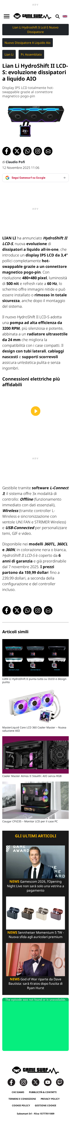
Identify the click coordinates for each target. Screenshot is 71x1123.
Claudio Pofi (15, 162)
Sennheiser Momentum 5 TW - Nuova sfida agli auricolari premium (35, 934)
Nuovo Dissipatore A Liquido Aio (28, 43)
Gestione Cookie (45, 1105)
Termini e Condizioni (22, 1098)
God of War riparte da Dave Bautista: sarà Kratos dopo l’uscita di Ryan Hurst (35, 983)
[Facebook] (13, 1082)
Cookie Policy (21, 1105)
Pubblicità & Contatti (43, 1092)
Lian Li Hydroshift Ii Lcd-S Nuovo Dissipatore (35, 29)
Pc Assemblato (31, 54)
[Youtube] (49, 1082)
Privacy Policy (50, 1098)
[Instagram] (25, 1082)
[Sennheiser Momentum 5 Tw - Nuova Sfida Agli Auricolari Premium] (35, 913)
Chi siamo (18, 1092)
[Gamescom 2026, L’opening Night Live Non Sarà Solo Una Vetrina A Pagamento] (35, 861)
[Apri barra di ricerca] (57, 16)
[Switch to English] (65, 16)
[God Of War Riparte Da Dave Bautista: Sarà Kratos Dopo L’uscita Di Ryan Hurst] (35, 959)
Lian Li (9, 54)
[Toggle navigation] (6, 16)
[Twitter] (37, 1082)
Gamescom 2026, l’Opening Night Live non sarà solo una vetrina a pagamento (35, 885)
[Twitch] (60, 1082)
